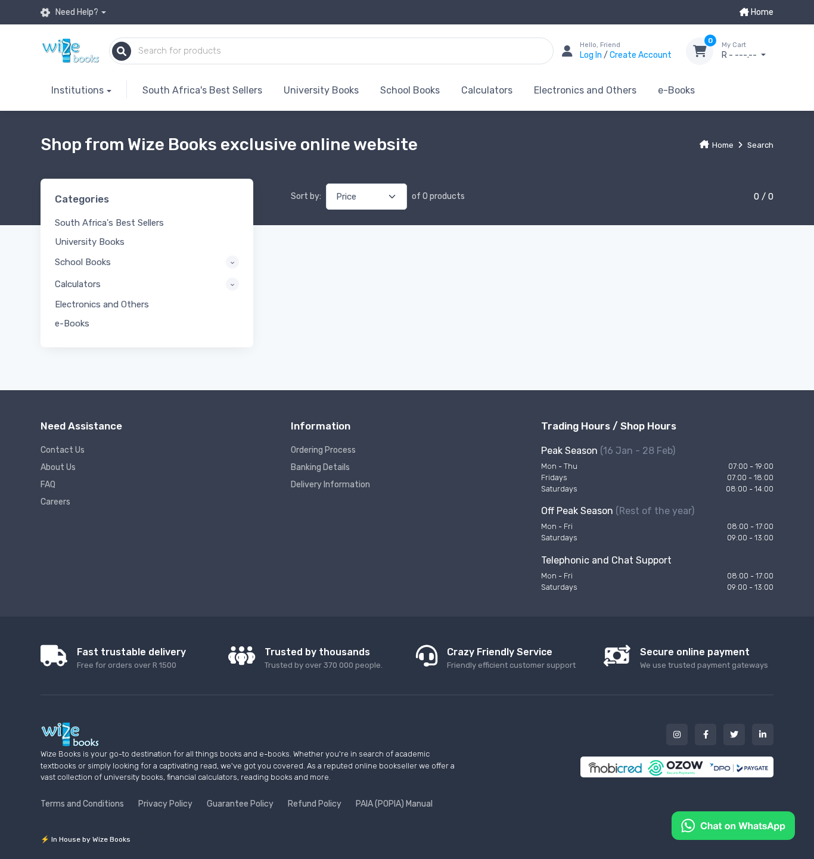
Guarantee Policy (240, 804)
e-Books (676, 90)
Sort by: (306, 196)
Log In (592, 55)
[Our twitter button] (734, 734)
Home (761, 12)
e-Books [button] (72, 323)
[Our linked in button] (762, 734)
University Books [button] (90, 241)
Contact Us (63, 450)
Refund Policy (314, 804)
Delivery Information (330, 485)
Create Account (641, 55)
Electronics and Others (585, 90)
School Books (410, 90)
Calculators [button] (78, 284)
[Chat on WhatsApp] (733, 824)
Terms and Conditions (82, 804)
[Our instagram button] (677, 734)
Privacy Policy (165, 804)
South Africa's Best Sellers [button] (109, 222)
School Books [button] (83, 262)
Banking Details (320, 467)
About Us (58, 467)
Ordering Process (323, 450)
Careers (55, 502)
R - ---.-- (740, 51)
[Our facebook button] (705, 734)
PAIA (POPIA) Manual (394, 804)
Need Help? (76, 12)
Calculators (486, 90)
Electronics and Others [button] (102, 304)
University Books (321, 90)
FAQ (48, 485)
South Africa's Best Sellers (202, 90)
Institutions (77, 90)
